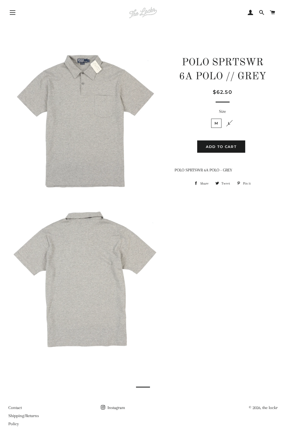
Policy (13, 423)
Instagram (115, 407)
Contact (15, 407)
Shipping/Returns (23, 415)
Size (222, 111)
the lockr (270, 407)
